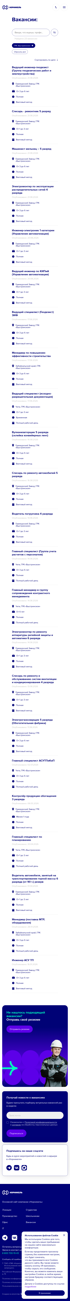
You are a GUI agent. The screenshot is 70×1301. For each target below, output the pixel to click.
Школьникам (32, 1216)
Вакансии (31, 1222)
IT (3, 1228)
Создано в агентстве (11, 1294)
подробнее (30, 1286)
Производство (9, 1216)
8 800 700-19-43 (10, 1253)
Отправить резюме (19, 1029)
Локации (6, 1209)
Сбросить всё (20, 51)
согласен (16, 1124)
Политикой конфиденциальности (41, 1122)
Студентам (31, 1209)
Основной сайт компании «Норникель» (22, 1201)
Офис (5, 1222)
